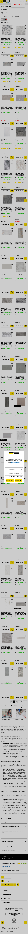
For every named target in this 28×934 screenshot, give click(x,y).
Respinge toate (9, 480)
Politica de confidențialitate (15, 462)
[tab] (14, 466)
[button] (10, 466)
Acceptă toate (18, 480)
